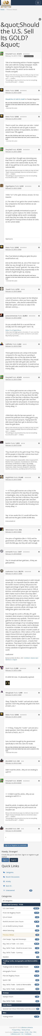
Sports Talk (20, 980)
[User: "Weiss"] (1, 89)
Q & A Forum (20, 917)
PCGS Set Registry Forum (20, 913)
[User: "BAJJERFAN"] (1, 476)
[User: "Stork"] (1, 667)
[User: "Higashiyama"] (1, 185)
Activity (8, 881)
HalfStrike (8, 344)
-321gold (14, 659)
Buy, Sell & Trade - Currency (20, 952)
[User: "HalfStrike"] (1, 343)
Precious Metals (29, 56)
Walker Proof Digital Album (13, 330)
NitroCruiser (9, 530)
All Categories (7, 901)
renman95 (9, 552)
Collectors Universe (27, 1027)
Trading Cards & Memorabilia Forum (20, 967)
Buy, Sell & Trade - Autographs (20, 989)
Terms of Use (26, 1030)
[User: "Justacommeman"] (1, 315)
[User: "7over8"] (1, 288)
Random (20, 957)
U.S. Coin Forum (20, 908)
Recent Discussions (12, 877)
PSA (31, 1032)
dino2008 (8, 761)
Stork (7, 668)
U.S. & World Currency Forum (20, 926)
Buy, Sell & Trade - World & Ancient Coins (20, 948)
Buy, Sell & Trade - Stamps (20, 1001)
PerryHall (8, 54)
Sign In (7, 845)
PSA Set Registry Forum (20, 976)
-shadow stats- (34, 658)
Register (14, 845)
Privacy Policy (16, 1030)
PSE (35, 1032)
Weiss (7, 90)
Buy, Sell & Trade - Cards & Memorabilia (20, 985)
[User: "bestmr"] (1, 442)
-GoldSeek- (27, 658)
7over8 (7, 289)
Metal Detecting (20, 930)
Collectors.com (15, 1034)
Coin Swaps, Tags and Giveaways (20, 939)
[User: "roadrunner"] (1, 570)
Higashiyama (9, 186)
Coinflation (28, 1034)
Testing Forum (20, 1017)
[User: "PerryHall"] (1, 53)
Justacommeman (11, 316)
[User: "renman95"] (1, 551)
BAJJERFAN (9, 477)
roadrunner (9, 571)
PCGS (26, 1032)
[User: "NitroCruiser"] (1, 529)
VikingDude (9, 693)
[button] (39, 19)
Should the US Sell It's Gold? (15, 99)
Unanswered (18, 890)
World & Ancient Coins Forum (20, 922)
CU (22, 1034)
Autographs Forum (20, 971)
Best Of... (8, 886)
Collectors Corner (18, 1032)
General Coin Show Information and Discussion (20, 1009)
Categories (9, 872)
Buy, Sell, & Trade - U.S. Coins (20, 944)
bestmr (7, 443)
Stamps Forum (20, 997)
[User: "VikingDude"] (1, 692)
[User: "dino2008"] (1, 760)
